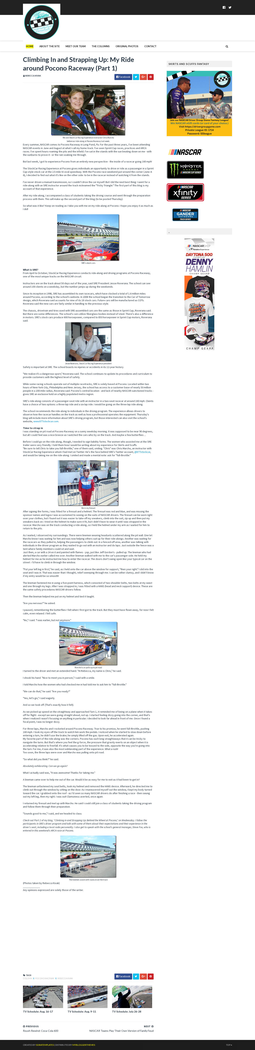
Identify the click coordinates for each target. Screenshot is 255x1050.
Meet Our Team (76, 46)
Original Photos (127, 46)
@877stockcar (142, 452)
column (27, 978)
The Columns (101, 46)
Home (29, 46)
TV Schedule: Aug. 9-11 (82, 1011)
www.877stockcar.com (45, 421)
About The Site (49, 46)
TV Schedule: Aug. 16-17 (38, 1011)
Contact (150, 46)
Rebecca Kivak (65, 978)
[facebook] (224, 7)
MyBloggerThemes (83, 1044)
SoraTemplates (45, 1044)
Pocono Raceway (45, 978)
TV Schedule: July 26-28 (126, 1011)
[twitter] (230, 7)
